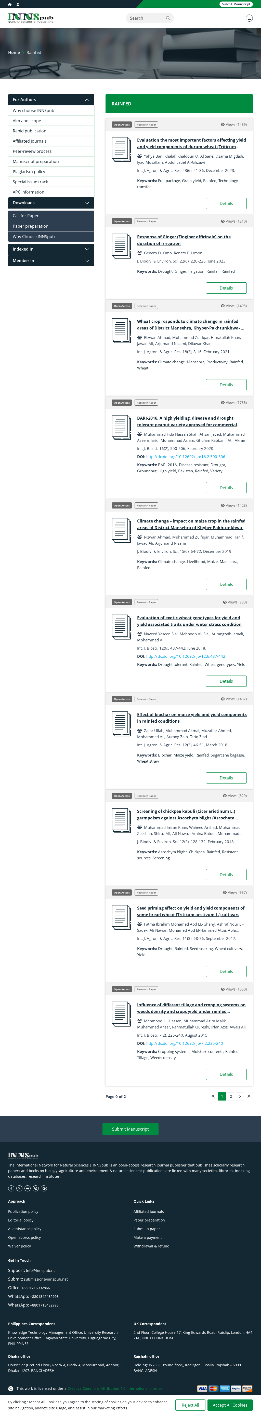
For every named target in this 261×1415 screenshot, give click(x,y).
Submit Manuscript (130, 1129)
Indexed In (23, 249)
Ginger (180, 271)
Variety (216, 470)
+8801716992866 (35, 1287)
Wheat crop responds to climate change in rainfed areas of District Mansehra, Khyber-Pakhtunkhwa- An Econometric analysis (191, 328)
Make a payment (148, 1237)
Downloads (24, 202)
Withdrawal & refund (151, 1246)
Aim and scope (27, 120)
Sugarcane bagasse (227, 755)
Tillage (142, 1057)
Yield (241, 664)
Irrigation (196, 271)
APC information (28, 192)
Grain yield (191, 180)
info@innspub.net (41, 1270)
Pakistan (185, 470)
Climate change (171, 361)
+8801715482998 (44, 1305)
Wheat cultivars (228, 948)
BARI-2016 (167, 464)
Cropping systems (173, 1051)
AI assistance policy (24, 1228)
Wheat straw (148, 761)
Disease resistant (193, 464)
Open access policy (24, 1237)
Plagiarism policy (29, 171)
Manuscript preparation (36, 161)
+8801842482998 (44, 1296)
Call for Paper (26, 215)
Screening (161, 857)
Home (14, 52)
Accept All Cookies (230, 1405)
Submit (236, 4)
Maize (212, 561)
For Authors (24, 99)
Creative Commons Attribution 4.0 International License (115, 1388)
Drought (165, 271)
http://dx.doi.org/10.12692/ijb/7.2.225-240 (184, 1043)
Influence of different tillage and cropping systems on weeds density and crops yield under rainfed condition (191, 1011)
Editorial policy (20, 1220)
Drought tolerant (172, 664)
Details (226, 203)
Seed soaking (201, 948)
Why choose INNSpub (33, 110)
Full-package (169, 180)
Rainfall (212, 271)
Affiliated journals (30, 141)
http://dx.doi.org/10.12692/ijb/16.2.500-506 (185, 456)
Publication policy (23, 1211)
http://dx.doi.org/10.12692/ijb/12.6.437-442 (185, 656)
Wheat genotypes (220, 664)
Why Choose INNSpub (34, 236)
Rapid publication (29, 131)
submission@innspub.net (46, 1279)
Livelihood (196, 561)
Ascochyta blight (172, 851)
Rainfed (209, 180)
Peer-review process (32, 151)
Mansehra (195, 361)
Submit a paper (147, 1228)
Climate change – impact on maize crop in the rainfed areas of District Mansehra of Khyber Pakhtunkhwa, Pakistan (191, 527)
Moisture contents (207, 1051)
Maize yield (183, 755)
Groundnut (146, 470)
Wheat (142, 367)
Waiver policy (19, 1246)
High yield (167, 470)
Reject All (190, 1405)
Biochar (165, 755)
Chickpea (197, 851)
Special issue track (30, 182)
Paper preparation (30, 226)
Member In (23, 260)
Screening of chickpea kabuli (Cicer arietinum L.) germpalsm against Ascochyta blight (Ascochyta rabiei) (186, 817)
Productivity (217, 361)
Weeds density (163, 1057)
